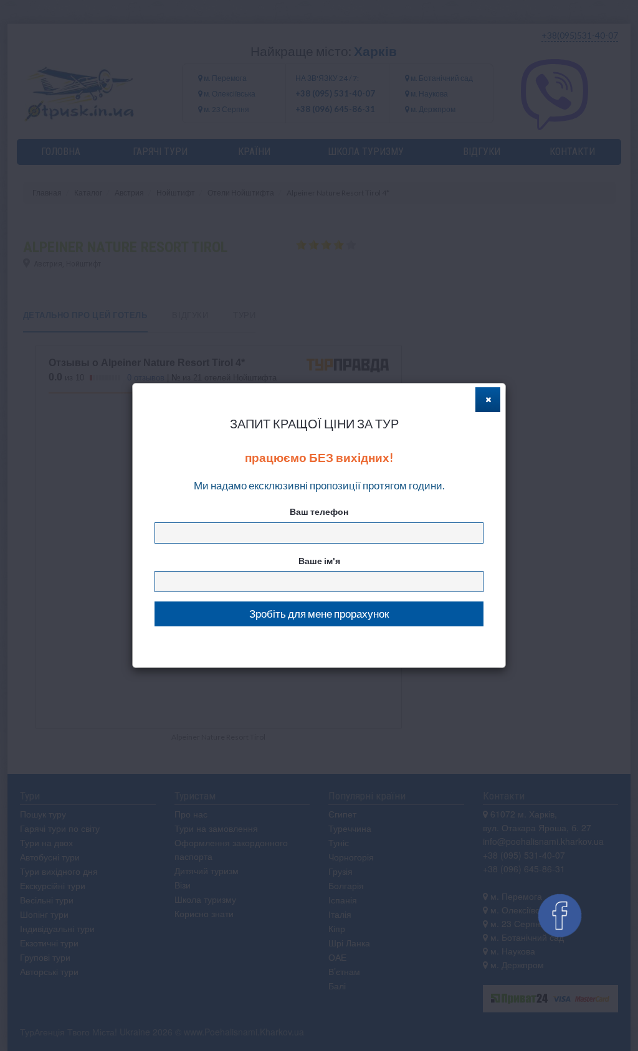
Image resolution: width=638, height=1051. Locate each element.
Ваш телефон (319, 511)
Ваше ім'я (319, 560)
